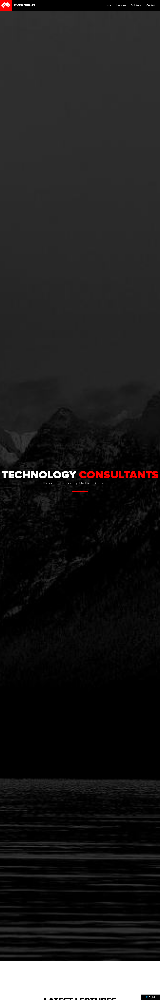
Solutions (136, 5)
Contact (150, 5)
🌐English (150, 997)
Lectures (121, 5)
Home (108, 5)
